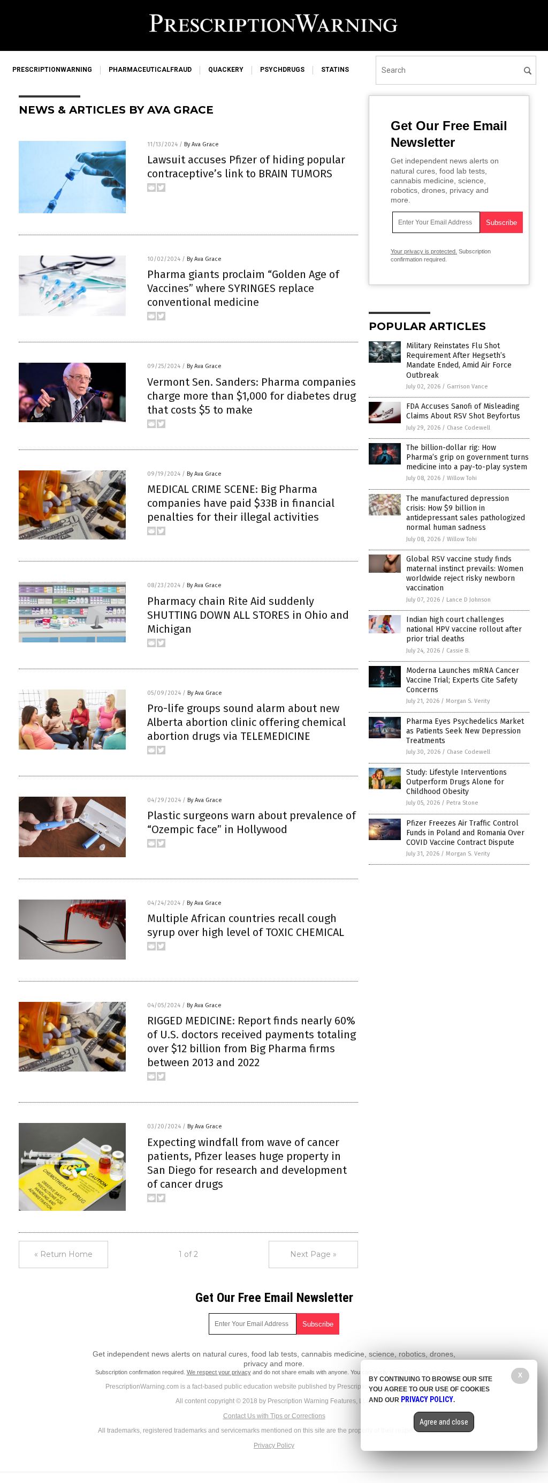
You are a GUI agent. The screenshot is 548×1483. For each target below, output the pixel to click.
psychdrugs (282, 69)
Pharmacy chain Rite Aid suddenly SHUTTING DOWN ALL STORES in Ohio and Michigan (248, 615)
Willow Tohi (462, 478)
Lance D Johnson (468, 599)
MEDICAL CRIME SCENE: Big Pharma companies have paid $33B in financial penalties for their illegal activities (240, 503)
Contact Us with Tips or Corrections (274, 1416)
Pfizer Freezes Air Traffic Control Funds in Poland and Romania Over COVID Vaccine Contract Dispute (465, 833)
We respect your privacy (219, 1372)
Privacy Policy (274, 1445)
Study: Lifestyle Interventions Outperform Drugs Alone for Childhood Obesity (456, 782)
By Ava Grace (201, 144)
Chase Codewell (468, 427)
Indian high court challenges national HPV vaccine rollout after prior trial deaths (464, 629)
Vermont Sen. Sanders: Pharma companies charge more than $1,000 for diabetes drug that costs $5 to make (251, 396)
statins (335, 69)
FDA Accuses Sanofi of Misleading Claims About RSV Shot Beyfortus (463, 411)
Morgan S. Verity (468, 701)
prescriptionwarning (52, 69)
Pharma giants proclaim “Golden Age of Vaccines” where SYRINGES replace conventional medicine (243, 288)
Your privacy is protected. (424, 251)
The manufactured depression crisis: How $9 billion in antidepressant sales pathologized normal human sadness (465, 513)
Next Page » (313, 1254)
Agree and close (444, 1422)
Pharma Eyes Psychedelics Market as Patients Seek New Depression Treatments (465, 731)
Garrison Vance (467, 386)
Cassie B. (458, 650)
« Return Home (63, 1254)
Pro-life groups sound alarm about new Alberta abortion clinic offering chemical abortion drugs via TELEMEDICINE (246, 722)
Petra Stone (462, 802)
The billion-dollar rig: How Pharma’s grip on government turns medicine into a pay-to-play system (467, 457)
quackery (225, 69)
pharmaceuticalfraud (150, 69)
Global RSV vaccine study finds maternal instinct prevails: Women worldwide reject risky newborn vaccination (464, 574)
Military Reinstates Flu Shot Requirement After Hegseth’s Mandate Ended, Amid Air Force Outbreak (459, 360)
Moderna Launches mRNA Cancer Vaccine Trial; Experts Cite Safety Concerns (462, 680)
